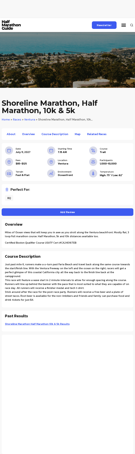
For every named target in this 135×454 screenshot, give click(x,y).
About (11, 134)
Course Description (54, 134)
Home (6, 119)
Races (17, 119)
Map (78, 134)
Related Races (97, 134)
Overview (28, 134)
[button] (123, 25)
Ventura (29, 119)
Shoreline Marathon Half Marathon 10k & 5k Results (37, 324)
